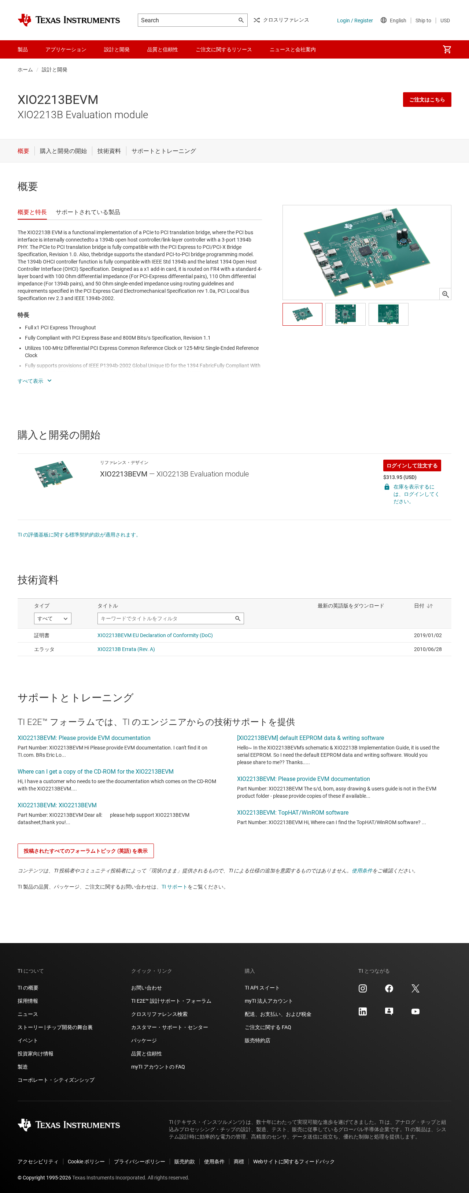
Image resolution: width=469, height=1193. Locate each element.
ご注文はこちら (427, 99)
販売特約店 (257, 1040)
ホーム (25, 69)
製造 (23, 1067)
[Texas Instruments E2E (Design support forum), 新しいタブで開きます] (389, 1014)
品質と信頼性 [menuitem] (162, 49)
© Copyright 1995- (44, 1178)
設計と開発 (54, 69)
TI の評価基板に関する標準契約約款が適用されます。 (79, 535)
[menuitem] (447, 49)
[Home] (69, 20)
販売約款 (184, 1161)
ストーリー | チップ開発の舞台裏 (55, 1027)
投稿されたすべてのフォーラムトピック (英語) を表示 (86, 851)
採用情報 (28, 1001)
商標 (239, 1161)
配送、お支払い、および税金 (278, 1014)
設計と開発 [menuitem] (117, 49)
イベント (28, 1040)
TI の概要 (28, 988)
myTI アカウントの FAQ (158, 1067)
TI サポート (175, 887)
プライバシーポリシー (139, 1161)
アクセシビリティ (38, 1161)
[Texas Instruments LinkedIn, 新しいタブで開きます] (362, 1014)
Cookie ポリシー (86, 1161)
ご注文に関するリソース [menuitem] (224, 49)
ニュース (28, 1014)
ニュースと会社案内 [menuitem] (293, 49)
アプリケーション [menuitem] (65, 49)
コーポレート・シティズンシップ (56, 1080)
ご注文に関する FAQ (268, 1027)
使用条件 (362, 871)
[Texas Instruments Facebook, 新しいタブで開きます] (389, 991)
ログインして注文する (412, 465)
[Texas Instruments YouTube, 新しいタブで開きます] (415, 1014)
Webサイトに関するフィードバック (294, 1161)
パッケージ (144, 1040)
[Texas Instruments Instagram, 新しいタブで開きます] (362, 991)
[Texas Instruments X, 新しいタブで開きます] (415, 991)
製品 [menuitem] (23, 49)
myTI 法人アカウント (269, 1001)
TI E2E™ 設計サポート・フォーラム (171, 1001)
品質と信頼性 (146, 1054)
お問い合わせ (146, 988)
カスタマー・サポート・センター (169, 1027)
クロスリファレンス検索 (159, 1014)
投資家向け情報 (35, 1054)
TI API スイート (262, 988)
